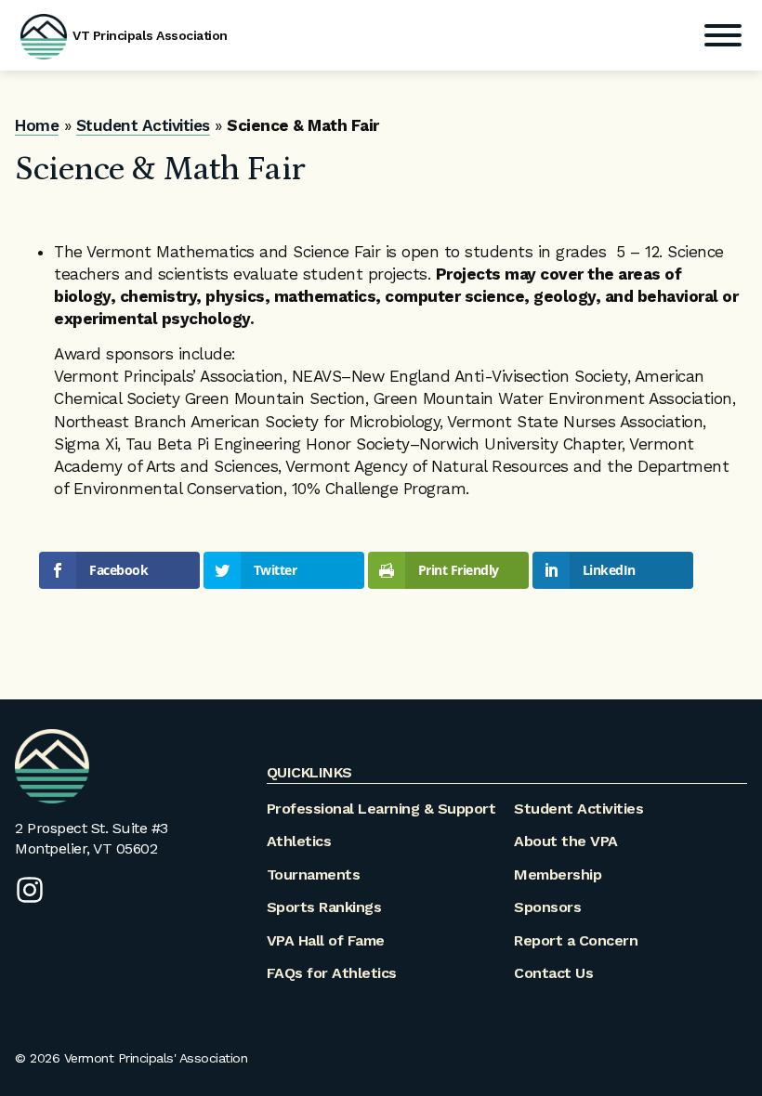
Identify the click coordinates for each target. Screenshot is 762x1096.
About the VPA (566, 841)
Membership (557, 874)
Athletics (299, 841)
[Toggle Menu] (723, 35)
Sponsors (547, 907)
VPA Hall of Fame (326, 940)
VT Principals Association (150, 35)
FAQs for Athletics (332, 973)
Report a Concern (575, 940)
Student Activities (143, 125)
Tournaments (314, 874)
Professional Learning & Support (381, 808)
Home (37, 125)
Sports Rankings (324, 907)
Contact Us (553, 973)
